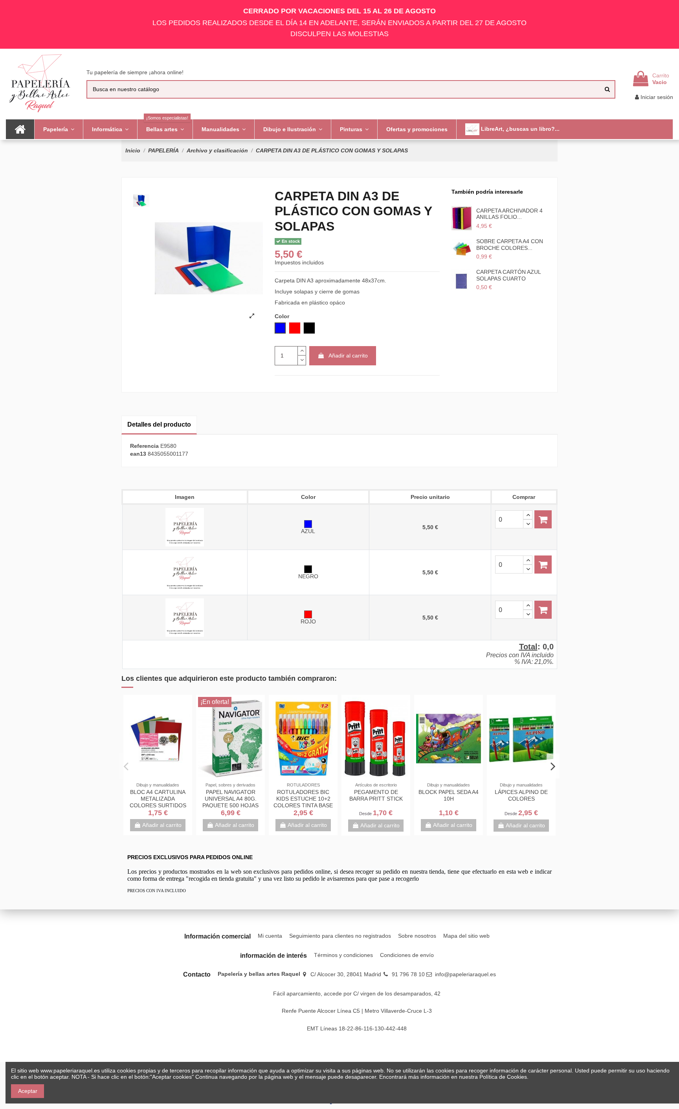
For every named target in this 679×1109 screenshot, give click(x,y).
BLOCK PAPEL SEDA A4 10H (448, 795)
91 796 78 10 (408, 974)
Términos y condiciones (343, 955)
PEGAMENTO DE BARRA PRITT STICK (376, 795)
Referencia (144, 446)
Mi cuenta (270, 936)
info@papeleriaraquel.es (465, 974)
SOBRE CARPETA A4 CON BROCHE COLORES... (509, 244)
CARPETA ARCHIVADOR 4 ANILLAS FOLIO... (509, 213)
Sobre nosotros (417, 936)
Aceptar (27, 1091)
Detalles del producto (159, 424)
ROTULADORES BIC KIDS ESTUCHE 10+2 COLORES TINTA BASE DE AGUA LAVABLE (303, 802)
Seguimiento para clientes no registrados (340, 936)
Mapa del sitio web (466, 936)
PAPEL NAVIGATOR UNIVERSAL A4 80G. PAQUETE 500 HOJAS (230, 798)
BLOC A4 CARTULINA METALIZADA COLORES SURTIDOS (158, 798)
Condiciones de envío (407, 955)
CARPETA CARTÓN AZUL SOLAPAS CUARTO (508, 275)
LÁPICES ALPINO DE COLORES (521, 795)
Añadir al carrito (348, 355)
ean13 (138, 454)
